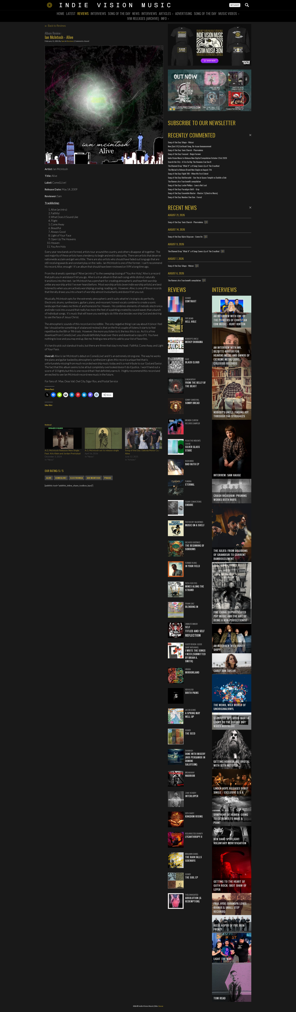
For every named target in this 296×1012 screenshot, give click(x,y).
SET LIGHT (234, 5)
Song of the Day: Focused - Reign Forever (184, 154)
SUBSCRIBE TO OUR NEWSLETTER (202, 123)
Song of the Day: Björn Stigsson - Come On (185, 236)
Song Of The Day (119, 13)
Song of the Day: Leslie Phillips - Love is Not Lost (187, 185)
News (136, 13)
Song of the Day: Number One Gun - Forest (185, 197)
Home (60, 13)
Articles (165, 13)
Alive (48, 477)
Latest (71, 13)
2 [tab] (174, 109)
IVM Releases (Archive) (143, 18)
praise (107, 477)
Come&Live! (60, 477)
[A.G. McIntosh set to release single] (103, 438)
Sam (63, 41)
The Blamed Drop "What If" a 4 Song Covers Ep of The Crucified (193, 165)
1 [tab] (170, 109)
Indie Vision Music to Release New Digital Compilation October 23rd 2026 (197, 158)
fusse (161, 1006)
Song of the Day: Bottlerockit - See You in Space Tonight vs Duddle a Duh (197, 177)
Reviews (83, 13)
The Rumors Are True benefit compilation (184, 181)
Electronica (76, 477)
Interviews (98, 13)
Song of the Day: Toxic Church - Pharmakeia (185, 150)
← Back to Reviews (55, 25)
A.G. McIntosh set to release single (102, 450)
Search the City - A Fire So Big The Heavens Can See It (189, 161)
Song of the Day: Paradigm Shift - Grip (183, 189)
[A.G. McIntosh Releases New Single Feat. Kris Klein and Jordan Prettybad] (63, 438)
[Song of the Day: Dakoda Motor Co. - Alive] (143, 438)
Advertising (183, 13)
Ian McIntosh (93, 477)
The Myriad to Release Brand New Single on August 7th (190, 169)
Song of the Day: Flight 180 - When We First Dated (188, 173)
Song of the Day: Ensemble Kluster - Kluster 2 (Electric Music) (193, 193)
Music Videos (228, 13)
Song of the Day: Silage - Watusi (181, 142)
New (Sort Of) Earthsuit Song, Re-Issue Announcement (189, 146)
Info (164, 18)
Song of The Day (205, 13)
